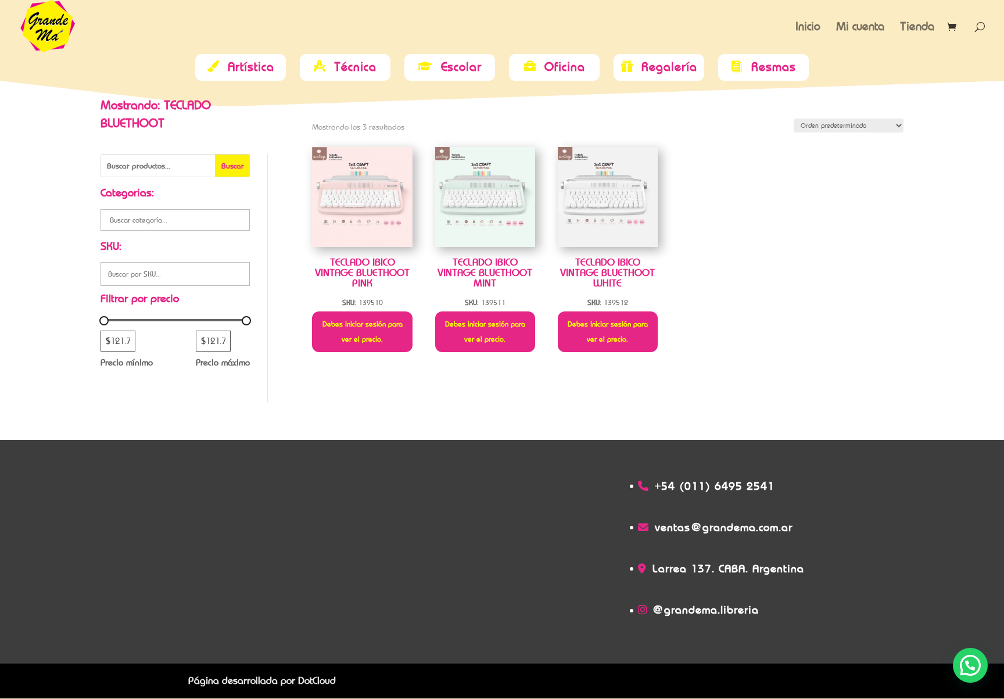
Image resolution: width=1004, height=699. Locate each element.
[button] (970, 665)
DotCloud (317, 681)
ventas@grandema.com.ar (724, 527)
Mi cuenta (860, 27)
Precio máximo (223, 362)
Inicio (807, 27)
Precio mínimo (127, 362)
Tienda (917, 27)
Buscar (232, 166)
